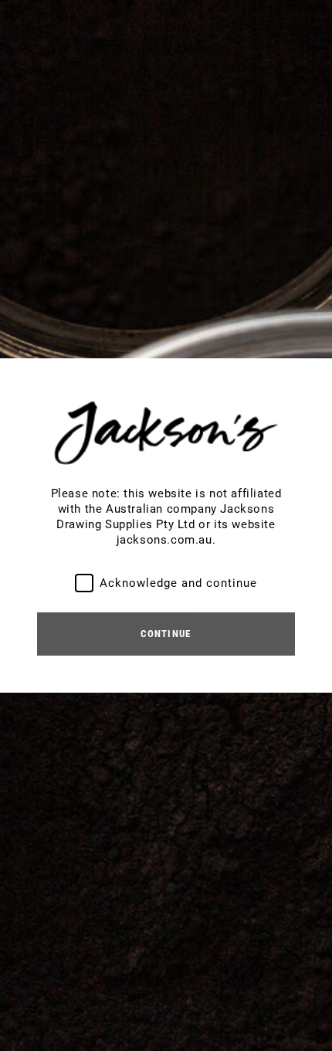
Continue (166, 633)
